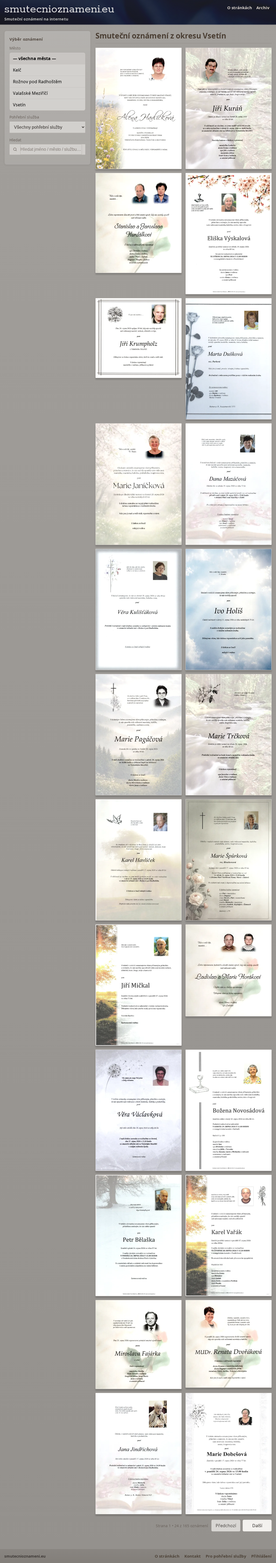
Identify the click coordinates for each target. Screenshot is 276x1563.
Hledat (15, 139)
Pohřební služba (24, 117)
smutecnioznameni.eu (59, 9)
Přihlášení (261, 1556)
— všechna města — (34, 58)
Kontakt (192, 1556)
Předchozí (226, 1526)
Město (14, 48)
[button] (138, 108)
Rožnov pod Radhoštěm (37, 82)
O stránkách (239, 7)
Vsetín (19, 105)
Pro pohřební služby (226, 1556)
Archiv (263, 7)
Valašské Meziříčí (30, 93)
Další (257, 1526)
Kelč (17, 70)
